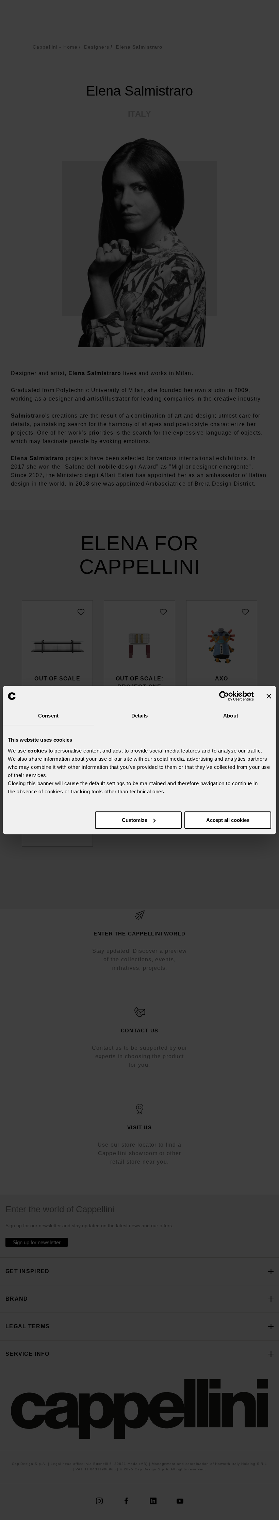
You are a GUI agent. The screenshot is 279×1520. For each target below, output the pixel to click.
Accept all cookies (227, 820)
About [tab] (230, 716)
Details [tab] (139, 716)
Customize (134, 820)
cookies (37, 751)
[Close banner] (268, 696)
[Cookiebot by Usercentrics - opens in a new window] (224, 696)
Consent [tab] (48, 716)
